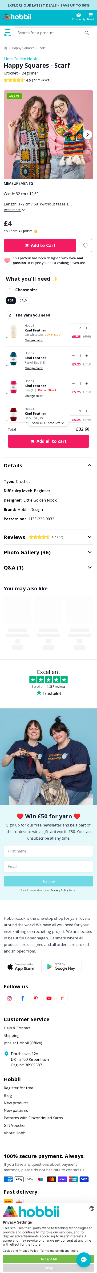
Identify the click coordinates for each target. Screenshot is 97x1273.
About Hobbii (15, 1132)
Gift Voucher (15, 1125)
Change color (34, 340)
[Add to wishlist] (85, 245)
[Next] (87, 134)
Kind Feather (35, 330)
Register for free (18, 1088)
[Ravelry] (62, 998)
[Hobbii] (17, 16)
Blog (8, 1095)
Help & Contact (17, 1028)
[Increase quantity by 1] (86, 328)
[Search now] (86, 33)
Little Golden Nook (20, 58)
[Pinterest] (35, 998)
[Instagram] (9, 998)
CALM (23, 300)
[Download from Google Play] (62, 966)
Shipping (12, 1035)
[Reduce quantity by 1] (73, 328)
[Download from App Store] (23, 966)
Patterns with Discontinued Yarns (33, 1117)
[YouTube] (49, 998)
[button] (90, 16)
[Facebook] (22, 998)
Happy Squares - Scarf (28, 48)
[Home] (6, 48)
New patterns (16, 1110)
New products (16, 1103)
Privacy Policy (60, 890)
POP (11, 300)
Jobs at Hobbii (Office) (23, 1043)
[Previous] (9, 134)
